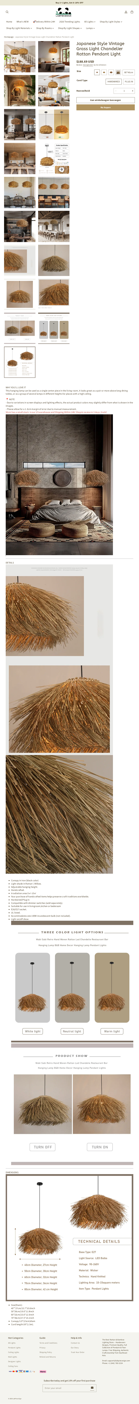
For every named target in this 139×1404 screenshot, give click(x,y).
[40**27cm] (97, 72)
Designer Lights (14, 1361)
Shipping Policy (46, 1352)
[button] (7, 12)
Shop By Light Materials (18, 28)
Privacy (42, 1347)
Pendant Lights (14, 1347)
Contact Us (75, 1343)
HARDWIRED (114, 81)
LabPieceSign (17, 1399)
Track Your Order (78, 1352)
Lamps (89, 28)
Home (9, 21)
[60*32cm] (111, 72)
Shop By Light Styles (110, 21)
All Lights (88, 21)
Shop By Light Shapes (69, 28)
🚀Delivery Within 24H (44, 21)
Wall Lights (12, 1357)
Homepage (8, 37)
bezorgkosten (88, 65)
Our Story (75, 1347)
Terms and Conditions (48, 1343)
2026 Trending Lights (69, 21)
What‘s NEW (23, 21)
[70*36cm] (118, 72)
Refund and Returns (48, 1357)
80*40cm (128, 72)
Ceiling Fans (13, 1366)
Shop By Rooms (44, 28)
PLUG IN (129, 81)
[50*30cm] (104, 72)
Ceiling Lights (13, 1352)
